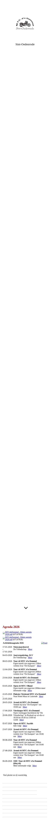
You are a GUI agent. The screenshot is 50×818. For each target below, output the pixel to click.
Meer (30, 649)
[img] (25, 23)
